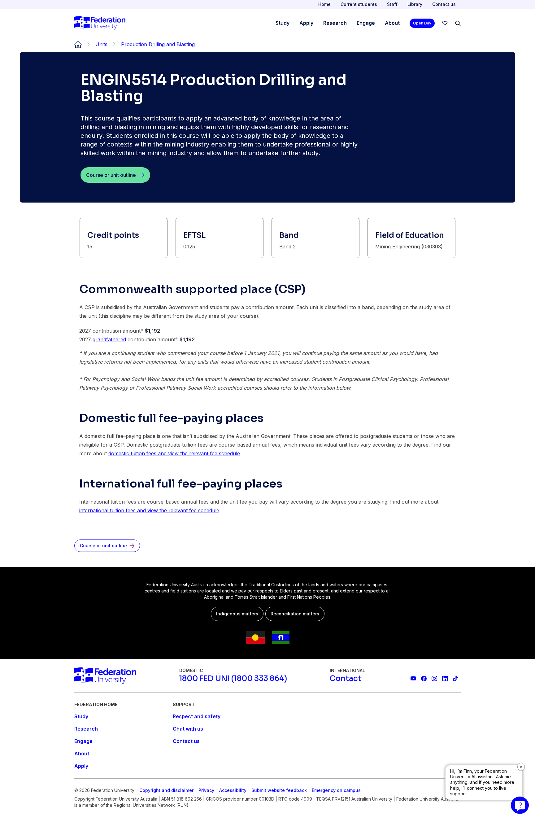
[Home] (99, 23)
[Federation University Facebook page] (424, 678)
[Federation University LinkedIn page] (445, 678)
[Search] (458, 23)
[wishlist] (445, 23)
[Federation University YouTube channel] (413, 678)
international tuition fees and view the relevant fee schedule (149, 510)
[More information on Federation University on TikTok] (455, 678)
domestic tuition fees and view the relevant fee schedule (174, 453)
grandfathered (109, 339)
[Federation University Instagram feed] (434, 678)
